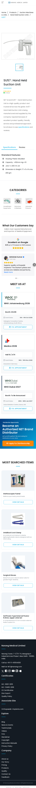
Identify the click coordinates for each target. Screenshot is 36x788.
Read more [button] (8, 272)
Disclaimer (6, 737)
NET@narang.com (15, 666)
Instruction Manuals (9, 743)
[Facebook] (6, 671)
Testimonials (6, 728)
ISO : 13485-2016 (8, 687)
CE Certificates (7, 690)
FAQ (3, 734)
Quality (4, 771)
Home (4, 12)
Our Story (5, 762)
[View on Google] (6, 258)
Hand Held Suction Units (19, 15)
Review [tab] (22, 147)
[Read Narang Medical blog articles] (17, 671)
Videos (4, 731)
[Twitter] (3, 671)
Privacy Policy (7, 746)
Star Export (6, 693)
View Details (18, 502)
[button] (1, 264)
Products (12, 12)
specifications (23, 127)
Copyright (5, 740)
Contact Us (6, 774)
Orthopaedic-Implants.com (12, 709)
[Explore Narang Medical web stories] (20, 671)
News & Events (7, 725)
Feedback (5, 777)
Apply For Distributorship (19, 443)
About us (5, 759)
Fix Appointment (19, 327)
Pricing (4, 765)
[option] (7, 204)
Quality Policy (7, 696)
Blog (3, 722)
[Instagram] (9, 671)
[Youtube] (13, 671)
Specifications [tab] (9, 147)
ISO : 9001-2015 (7, 684)
